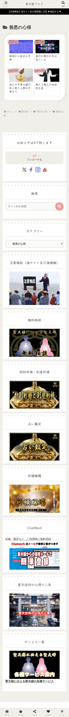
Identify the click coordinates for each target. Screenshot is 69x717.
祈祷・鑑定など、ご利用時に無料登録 (28, 539)
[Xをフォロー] (24, 169)
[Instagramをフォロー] (38, 169)
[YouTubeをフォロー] (44, 169)
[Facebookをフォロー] (31, 169)
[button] (59, 206)
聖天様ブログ (34, 4)
